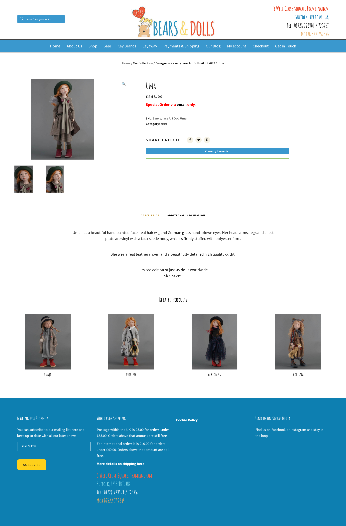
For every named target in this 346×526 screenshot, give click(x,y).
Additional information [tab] (186, 215)
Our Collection (143, 63)
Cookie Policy (187, 420)
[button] (124, 84)
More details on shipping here (120, 463)
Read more (50, 362)
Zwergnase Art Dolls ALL (189, 63)
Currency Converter (217, 151)
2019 (212, 63)
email (182, 104)
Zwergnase (162, 63)
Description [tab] (150, 215)
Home (126, 63)
